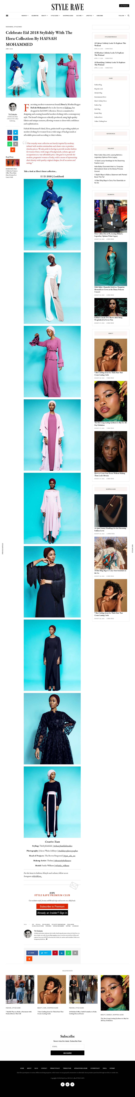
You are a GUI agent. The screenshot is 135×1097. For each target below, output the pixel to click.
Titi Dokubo (12, 114)
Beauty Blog (97, 113)
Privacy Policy (55, 1068)
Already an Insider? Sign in (52, 913)
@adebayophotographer (68, 850)
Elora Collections (38, 926)
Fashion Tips (97, 105)
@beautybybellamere (63, 860)
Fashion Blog (98, 85)
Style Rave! (18, 26)
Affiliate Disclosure (80, 1068)
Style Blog (97, 109)
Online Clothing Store (100, 121)
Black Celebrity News (100, 101)
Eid (33, 924)
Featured (48, 926)
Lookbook (75, 926)
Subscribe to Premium (52, 906)
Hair (44, 1008)
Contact (44, 1068)
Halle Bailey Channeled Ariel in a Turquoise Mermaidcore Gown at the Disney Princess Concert (108, 168)
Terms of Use (67, 1068)
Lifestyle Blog (98, 93)
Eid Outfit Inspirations (58, 924)
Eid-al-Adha (70, 924)
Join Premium (124, 6)
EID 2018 (38, 924)
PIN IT (53, 214)
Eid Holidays (46, 924)
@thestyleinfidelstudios (63, 846)
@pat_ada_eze (69, 855)
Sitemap (112, 1068)
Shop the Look (98, 89)
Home (22, 1068)
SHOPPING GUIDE (52, 1008)
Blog (36, 1068)
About (29, 1068)
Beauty (39, 1008)
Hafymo (68, 107)
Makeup (109, 1015)
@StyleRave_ (37, 876)
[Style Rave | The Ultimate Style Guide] (67, 7)
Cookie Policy (95, 1068)
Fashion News (98, 117)
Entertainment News (100, 97)
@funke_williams (62, 865)
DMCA (105, 1068)
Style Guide (16, 1008)
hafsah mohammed (58, 926)
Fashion (8, 1008)
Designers (9, 26)
